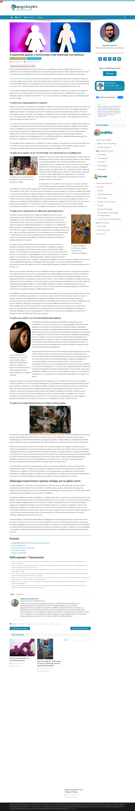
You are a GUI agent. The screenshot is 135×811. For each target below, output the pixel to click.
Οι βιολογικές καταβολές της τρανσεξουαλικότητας (19, 659)
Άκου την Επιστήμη (103, 230)
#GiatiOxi (100, 190)
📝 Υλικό (18, 17)
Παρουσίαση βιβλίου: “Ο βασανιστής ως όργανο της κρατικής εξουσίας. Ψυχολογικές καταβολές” (49, 663)
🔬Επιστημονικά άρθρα (103, 140)
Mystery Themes (71, 809)
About (12, 594)
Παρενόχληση (31, 624)
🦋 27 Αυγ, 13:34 (101, 104)
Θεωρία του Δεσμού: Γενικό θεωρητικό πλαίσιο (74, 791)
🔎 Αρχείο (40, 17)
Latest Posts (20, 594)
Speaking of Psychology (104, 209)
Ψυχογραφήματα (102, 165)
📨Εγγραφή (110, 73)
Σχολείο (51, 624)
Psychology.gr (101, 154)
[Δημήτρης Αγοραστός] (15, 602)
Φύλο (58, 624)
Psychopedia (101, 169)
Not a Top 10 (101, 234)
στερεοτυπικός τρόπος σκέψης (21, 78)
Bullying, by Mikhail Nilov (19, 553)
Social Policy (101, 162)
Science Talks (101, 226)
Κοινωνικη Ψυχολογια (34, 58)
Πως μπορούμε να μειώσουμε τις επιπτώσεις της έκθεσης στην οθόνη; (81, 628)
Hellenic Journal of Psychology (107, 143)
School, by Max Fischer (19, 545)
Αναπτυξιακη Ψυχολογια (18, 58)
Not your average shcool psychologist (109, 219)
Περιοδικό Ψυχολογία (104, 147)
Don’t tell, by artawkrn (18, 550)
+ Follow (120, 97)
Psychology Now (102, 158)
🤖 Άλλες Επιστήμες (102, 223)
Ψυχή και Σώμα (102, 198)
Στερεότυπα (42, 624)
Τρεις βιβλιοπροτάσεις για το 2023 (21, 628)
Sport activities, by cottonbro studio (23, 548)
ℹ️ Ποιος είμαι (29, 17)
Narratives (100, 187)
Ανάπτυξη (21, 624)
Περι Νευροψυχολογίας (104, 194)
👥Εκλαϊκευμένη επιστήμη (104, 151)
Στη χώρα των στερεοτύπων (106, 202)
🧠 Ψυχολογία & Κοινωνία (104, 183)
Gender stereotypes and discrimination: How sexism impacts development (48, 561)
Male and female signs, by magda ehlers (37, 543)
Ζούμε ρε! (100, 205)
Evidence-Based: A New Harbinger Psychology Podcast (107, 214)
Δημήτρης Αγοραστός (33, 61)
